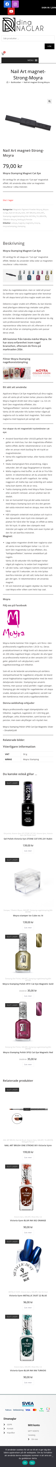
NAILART (40, 212)
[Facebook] (7, 4)
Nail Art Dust (43, 1292)
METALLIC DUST (14, 1292)
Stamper (6, 910)
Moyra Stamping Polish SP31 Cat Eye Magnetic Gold (28, 983)
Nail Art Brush (15, 212)
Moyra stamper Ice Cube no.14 (28, 915)
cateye (14, 223)
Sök (50, 46)
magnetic (29, 223)
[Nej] (52, 1456)
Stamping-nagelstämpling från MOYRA (19, 216)
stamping (21, 226)
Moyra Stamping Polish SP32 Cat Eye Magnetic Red (28, 1052)
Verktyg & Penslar (24, 219)
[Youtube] (11, 11)
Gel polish (7, 833)
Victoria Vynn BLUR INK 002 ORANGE (28, 1220)
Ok (25, 1463)
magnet (21, 223)
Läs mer (28, 851)
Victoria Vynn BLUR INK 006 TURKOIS (28, 1370)
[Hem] (7, 82)
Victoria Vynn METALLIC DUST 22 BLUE (28, 1295)
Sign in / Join (49, 7)
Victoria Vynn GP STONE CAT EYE (24, 833)
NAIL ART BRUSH (28, 212)
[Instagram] (15, 4)
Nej (32, 1463)
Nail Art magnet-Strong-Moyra (37, 82)
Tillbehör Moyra (9, 219)
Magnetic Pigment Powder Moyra (27, 209)
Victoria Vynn (41, 833)
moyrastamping (10, 226)
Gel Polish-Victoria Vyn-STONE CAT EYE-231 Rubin (28, 838)
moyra (37, 223)
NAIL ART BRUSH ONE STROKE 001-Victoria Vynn (28, 1145)
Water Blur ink (36, 1217)
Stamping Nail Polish (13, 978)
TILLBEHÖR (41, 216)
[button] (31, 60)
